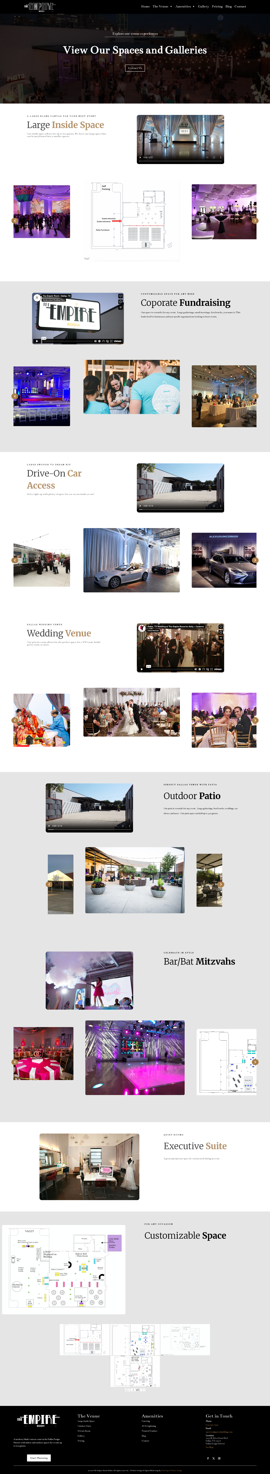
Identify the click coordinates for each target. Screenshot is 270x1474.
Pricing (217, 6)
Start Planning (39, 1458)
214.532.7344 (212, 1424)
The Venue (160, 6)
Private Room (84, 1431)
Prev (14, 221)
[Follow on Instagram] (219, 1458)
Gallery (203, 6)
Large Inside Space (86, 1421)
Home (145, 6)
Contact (240, 6)
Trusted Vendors (149, 1431)
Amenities (183, 6)
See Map (209, 1447)
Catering (146, 1421)
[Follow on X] (213, 1458)
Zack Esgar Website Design (171, 1470)
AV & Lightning (149, 1426)
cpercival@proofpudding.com (219, 1432)
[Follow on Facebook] (208, 1458)
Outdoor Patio (84, 1426)
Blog (228, 6)
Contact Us (135, 68)
